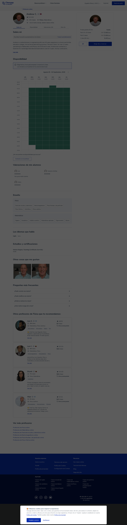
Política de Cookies (32, 515)
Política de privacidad (60, 515)
